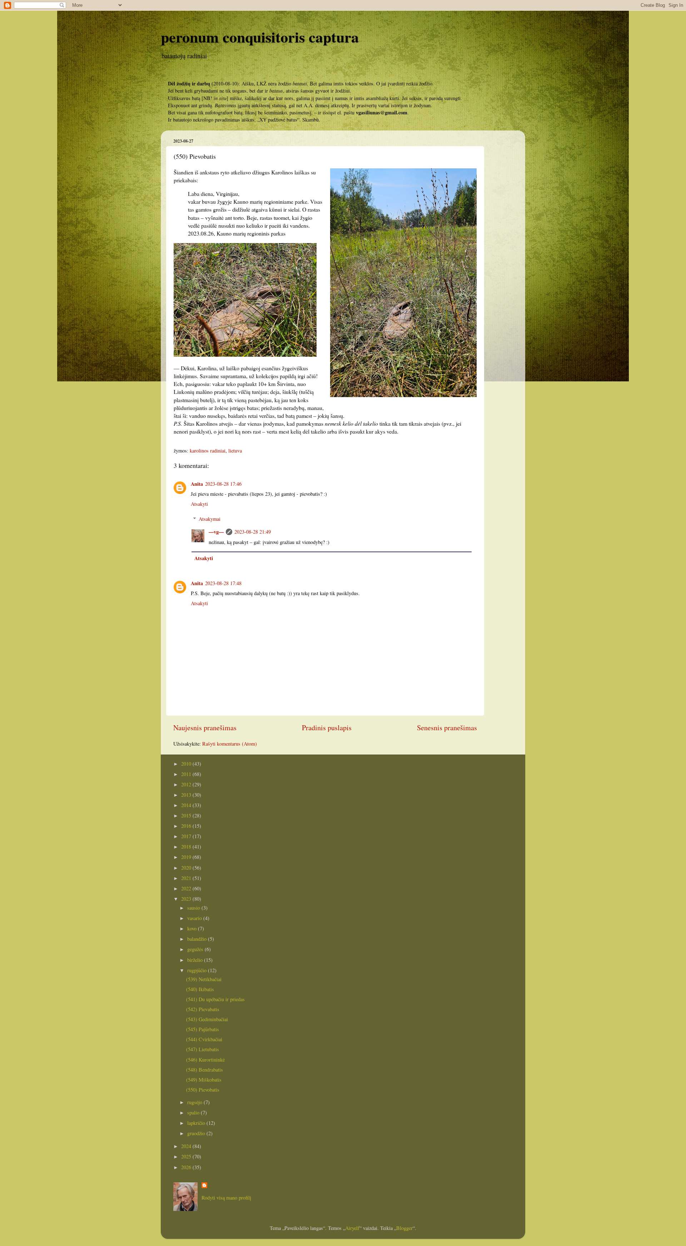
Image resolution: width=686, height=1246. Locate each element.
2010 (187, 763)
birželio (195, 959)
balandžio (197, 938)
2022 (187, 888)
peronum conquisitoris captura (260, 37)
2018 (187, 846)
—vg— (216, 531)
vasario (195, 918)
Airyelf (352, 1228)
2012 (187, 784)
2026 (187, 1167)
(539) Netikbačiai (204, 979)
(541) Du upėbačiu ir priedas (215, 999)
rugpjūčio (197, 970)
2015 (187, 815)
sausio (194, 907)
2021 (187, 878)
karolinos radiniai (207, 450)
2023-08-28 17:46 (223, 483)
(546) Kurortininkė (205, 1059)
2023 (187, 898)
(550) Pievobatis (202, 1089)
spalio (194, 1112)
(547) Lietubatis (202, 1049)
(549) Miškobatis (204, 1079)
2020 (187, 867)
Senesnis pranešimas (447, 727)
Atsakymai (209, 518)
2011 (187, 774)
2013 (187, 794)
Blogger (404, 1228)
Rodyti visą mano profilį (226, 1197)
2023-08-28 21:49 (252, 531)
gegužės (196, 949)
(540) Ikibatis (200, 989)
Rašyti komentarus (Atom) (229, 743)
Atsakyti (199, 503)
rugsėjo (195, 1102)
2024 (187, 1146)
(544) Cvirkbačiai (204, 1039)
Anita (197, 484)
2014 (187, 805)
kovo (192, 928)
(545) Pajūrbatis (202, 1029)
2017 (187, 836)
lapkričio (197, 1122)
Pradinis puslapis (327, 727)
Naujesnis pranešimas (205, 727)
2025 (187, 1156)
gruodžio (197, 1133)
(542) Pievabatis (202, 1009)
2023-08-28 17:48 (223, 583)
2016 (187, 825)
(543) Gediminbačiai (207, 1019)
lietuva (235, 450)
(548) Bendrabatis (204, 1069)
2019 (187, 857)
